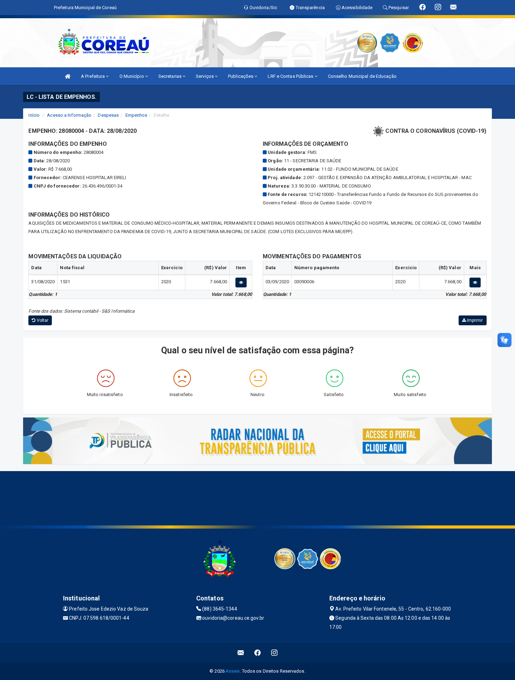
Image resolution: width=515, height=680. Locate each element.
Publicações (241, 76)
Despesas (108, 115)
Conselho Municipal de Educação (362, 76)
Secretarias (170, 76)
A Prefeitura (93, 76)
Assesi (233, 671)
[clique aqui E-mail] (241, 653)
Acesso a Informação (69, 115)
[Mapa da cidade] (257, 497)
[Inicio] (67, 76)
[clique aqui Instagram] (274, 653)
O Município (132, 76)
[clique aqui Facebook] (258, 653)
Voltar (42, 320)
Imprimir (474, 320)
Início (34, 115)
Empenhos (136, 115)
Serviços (205, 76)
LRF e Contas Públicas (291, 76)
